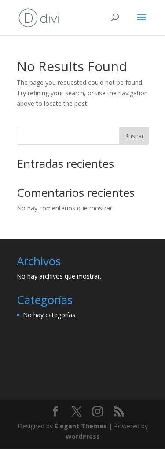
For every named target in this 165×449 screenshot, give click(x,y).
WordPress (83, 436)
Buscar (134, 136)
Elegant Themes (81, 426)
